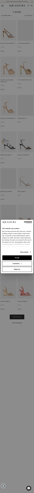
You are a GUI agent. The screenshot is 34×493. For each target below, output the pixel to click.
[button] (28, 488)
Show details (24, 252)
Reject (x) (17, 269)
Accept (17, 257)
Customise (16, 263)
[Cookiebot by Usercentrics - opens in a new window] (24, 222)
